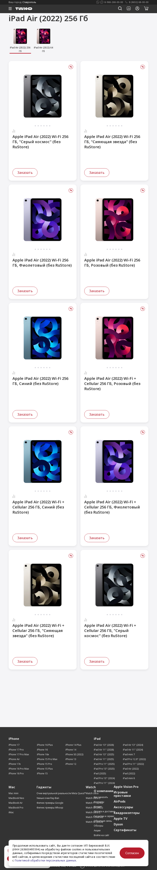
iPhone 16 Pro (16, 773)
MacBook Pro (16, 807)
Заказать (25, 172)
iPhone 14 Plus (73, 745)
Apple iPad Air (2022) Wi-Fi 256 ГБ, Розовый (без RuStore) (112, 262)
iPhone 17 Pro (16, 749)
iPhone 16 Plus (45, 745)
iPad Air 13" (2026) (104, 745)
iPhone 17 (14, 745)
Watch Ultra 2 (93, 812)
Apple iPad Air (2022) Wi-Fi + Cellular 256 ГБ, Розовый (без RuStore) (112, 383)
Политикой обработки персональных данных (45, 860)
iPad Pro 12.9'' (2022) (134, 759)
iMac (11, 812)
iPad (97, 739)
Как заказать (101, 797)
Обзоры (98, 825)
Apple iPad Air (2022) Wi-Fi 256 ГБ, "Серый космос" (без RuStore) (40, 141)
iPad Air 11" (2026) (104, 749)
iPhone (14, 739)
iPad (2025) (100, 773)
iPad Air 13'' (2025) (104, 754)
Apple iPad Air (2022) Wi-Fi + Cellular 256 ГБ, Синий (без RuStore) (38, 507)
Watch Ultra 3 (93, 798)
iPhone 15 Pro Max (47, 759)
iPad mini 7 (129, 754)
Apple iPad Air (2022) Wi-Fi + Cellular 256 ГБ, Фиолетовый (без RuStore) (112, 507)
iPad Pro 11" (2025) (104, 764)
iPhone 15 (42, 773)
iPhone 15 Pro (44, 764)
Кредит (98, 806)
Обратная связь (103, 821)
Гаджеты (44, 787)
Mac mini (13, 793)
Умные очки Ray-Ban (48, 798)
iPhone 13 (70, 759)
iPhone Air (14, 759)
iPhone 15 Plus (45, 768)
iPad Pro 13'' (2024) (104, 778)
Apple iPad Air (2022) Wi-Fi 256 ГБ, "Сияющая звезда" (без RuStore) (112, 141)
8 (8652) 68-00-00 (138, 2)
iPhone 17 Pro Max (19, 754)
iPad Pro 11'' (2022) (133, 764)
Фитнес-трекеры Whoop (50, 807)
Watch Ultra (92, 793)
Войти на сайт (101, 835)
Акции (97, 830)
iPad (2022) (129, 773)
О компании (103, 791)
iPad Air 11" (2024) (133, 749)
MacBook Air (16, 802)
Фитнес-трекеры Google (50, 802)
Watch (91, 787)
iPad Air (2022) (131, 768)
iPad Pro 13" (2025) (104, 768)
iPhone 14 (70, 749)
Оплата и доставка (104, 811)
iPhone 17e (15, 764)
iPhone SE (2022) (74, 754)
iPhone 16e (43, 754)
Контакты (99, 801)
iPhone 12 (70, 764)
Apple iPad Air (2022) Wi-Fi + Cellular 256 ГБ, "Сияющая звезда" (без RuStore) (38, 630)
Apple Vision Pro (126, 786)
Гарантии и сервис (104, 816)
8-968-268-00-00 (113, 2)
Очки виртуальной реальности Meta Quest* (61, 793)
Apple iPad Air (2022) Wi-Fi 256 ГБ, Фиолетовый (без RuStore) (42, 262)
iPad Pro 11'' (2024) (104, 783)
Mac (12, 787)
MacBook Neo (16, 798)
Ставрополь (29, 2)
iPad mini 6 (129, 778)
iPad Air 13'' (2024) (133, 745)
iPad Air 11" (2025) (104, 759)
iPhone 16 (42, 749)
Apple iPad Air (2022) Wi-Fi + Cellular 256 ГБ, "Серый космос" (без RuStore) (110, 630)
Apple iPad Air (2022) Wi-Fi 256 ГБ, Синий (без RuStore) (40, 381)
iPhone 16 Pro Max (19, 768)
